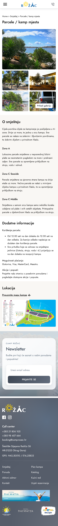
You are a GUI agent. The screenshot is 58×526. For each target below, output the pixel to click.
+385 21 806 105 (11, 431)
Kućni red (36, 477)
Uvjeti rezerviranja (40, 483)
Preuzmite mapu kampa (14, 295)
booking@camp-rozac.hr (14, 440)
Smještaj (6, 467)
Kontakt (6, 483)
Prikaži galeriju (44, 105)
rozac (29, 4)
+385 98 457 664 (11, 435)
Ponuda (6, 472)
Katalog (35, 472)
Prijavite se (29, 379)
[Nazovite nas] (53, 4)
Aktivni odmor (9, 477)
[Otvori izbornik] (5, 4)
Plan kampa (37, 467)
